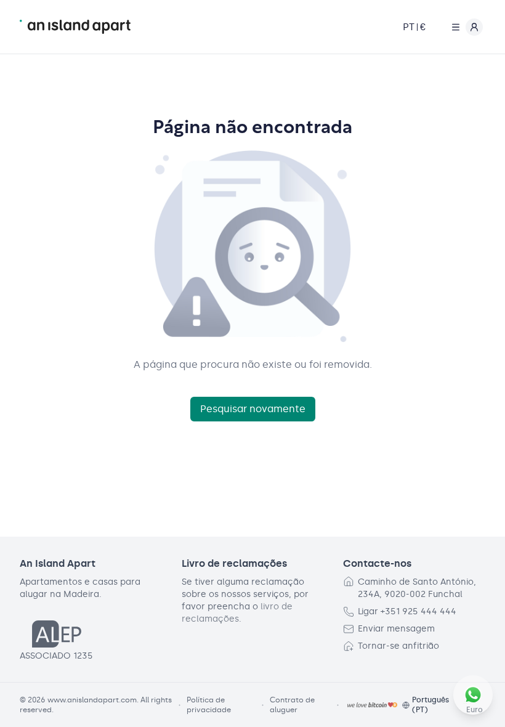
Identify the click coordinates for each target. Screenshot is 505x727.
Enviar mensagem (396, 628)
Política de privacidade (209, 705)
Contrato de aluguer (292, 705)
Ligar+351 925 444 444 (407, 611)
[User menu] (464, 27)
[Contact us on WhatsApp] (473, 695)
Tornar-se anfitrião (398, 646)
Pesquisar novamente (252, 409)
